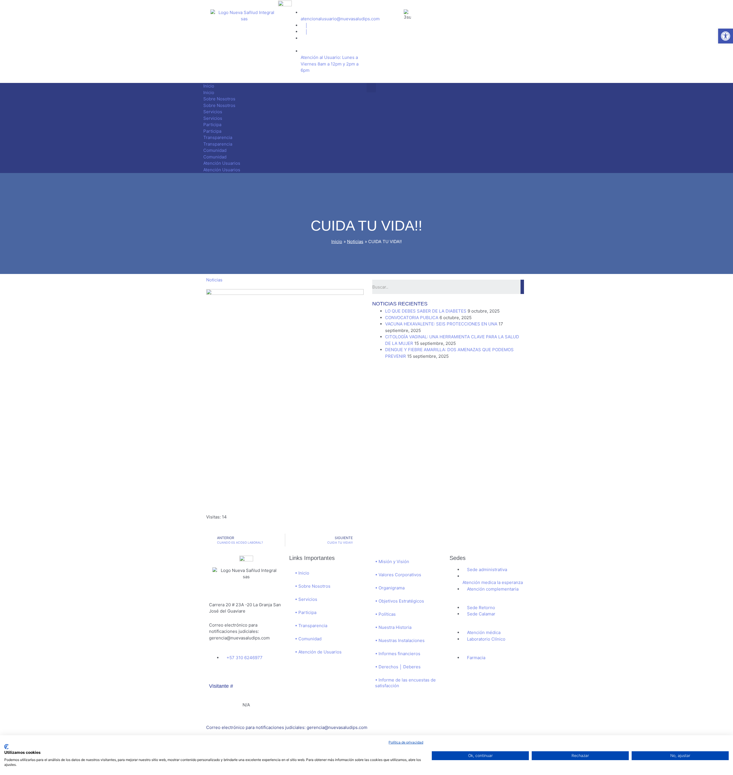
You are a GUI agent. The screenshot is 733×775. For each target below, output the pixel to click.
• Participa (305, 612)
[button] (725, 36)
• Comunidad (308, 638)
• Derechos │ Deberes (398, 666)
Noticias (214, 280)
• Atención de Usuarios (318, 652)
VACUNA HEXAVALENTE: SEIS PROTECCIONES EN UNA (441, 324)
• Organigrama (390, 588)
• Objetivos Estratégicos (399, 601)
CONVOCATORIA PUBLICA (411, 317)
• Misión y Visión (392, 561)
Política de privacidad (406, 742)
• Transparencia (311, 625)
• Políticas (385, 614)
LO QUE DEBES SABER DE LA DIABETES (425, 311)
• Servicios (306, 599)
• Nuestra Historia (393, 627)
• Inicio (302, 573)
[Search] (522, 287)
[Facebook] (216, 674)
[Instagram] (231, 674)
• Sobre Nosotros (312, 586)
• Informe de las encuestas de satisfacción (405, 682)
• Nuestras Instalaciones (400, 640)
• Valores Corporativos (398, 574)
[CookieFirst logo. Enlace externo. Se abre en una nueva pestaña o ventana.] (6, 746)
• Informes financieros (397, 653)
